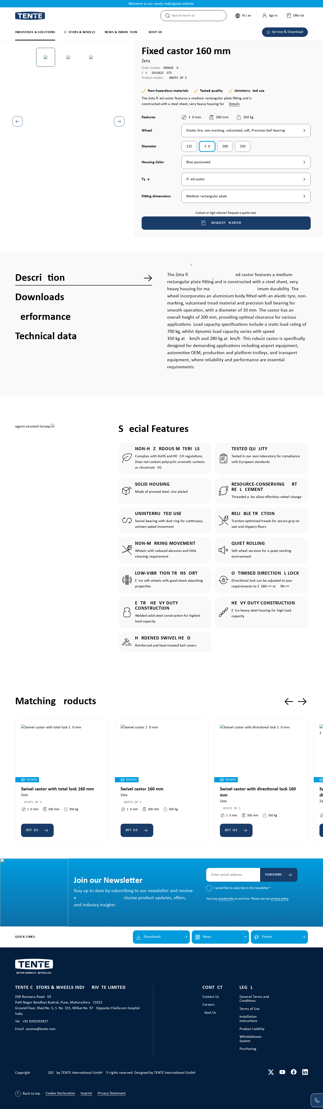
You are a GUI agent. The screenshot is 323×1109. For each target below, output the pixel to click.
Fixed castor (195, 179)
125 (189, 146)
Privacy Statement (112, 1093)
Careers (208, 1005)
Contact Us (210, 997)
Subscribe (273, 874)
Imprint (86, 1093)
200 (225, 146)
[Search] (166, 15)
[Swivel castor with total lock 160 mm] (62, 753)
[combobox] (199, 15)
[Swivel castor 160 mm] (162, 753)
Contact (212, 987)
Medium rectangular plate (206, 196)
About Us (209, 1013)
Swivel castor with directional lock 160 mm (258, 792)
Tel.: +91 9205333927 (31, 1021)
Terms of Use (250, 1009)
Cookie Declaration (60, 1093)
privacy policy (279, 899)
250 (242, 146)
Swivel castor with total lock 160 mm (57, 789)
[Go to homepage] (30, 16)
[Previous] (17, 121)
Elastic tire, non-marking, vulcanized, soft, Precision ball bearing (235, 130)
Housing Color (153, 162)
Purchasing (248, 1049)
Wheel (147, 130)
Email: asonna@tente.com (35, 1029)
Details (234, 104)
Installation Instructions (248, 1019)
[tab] (83, 278)
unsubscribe (226, 899)
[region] (68, 110)
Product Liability (252, 1029)
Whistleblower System (251, 1039)
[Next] (119, 121)
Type (147, 179)
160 (207, 146)
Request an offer (226, 223)
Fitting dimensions (156, 196)
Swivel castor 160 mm (142, 789)
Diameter (149, 146)
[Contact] (317, 1100)
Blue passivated (198, 162)
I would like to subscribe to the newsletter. (242, 888)
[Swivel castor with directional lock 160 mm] (261, 753)
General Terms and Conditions (254, 999)
